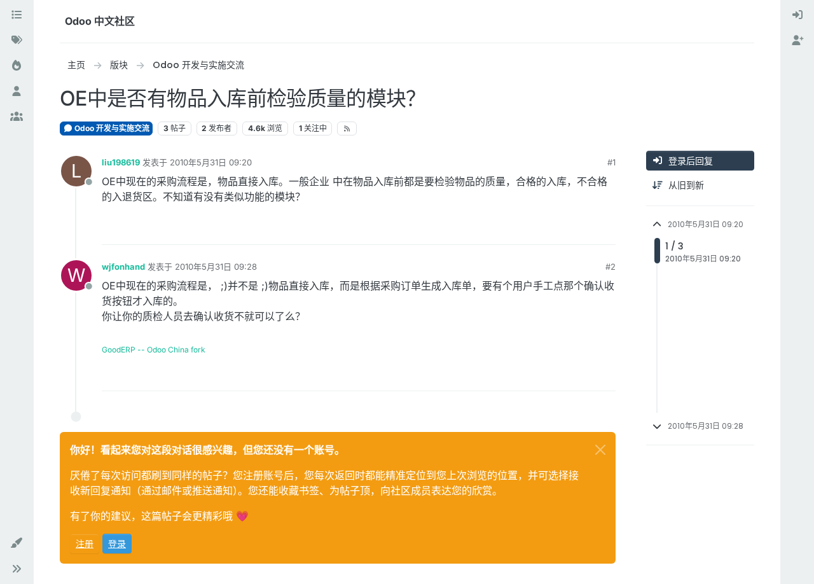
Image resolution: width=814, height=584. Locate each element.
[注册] (797, 41)
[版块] (16, 15)
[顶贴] (559, 229)
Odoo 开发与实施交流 (110, 128)
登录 (117, 543)
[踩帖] (604, 229)
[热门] (16, 66)
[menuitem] (797, 15)
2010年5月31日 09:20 (211, 162)
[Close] (600, 450)
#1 (611, 162)
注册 (84, 543)
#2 (610, 266)
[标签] (16, 41)
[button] (16, 543)
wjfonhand (123, 266)
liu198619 (121, 162)
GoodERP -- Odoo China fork (153, 349)
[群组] (16, 117)
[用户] (16, 91)
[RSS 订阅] (347, 129)
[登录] (797, 15)
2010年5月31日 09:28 (216, 266)
